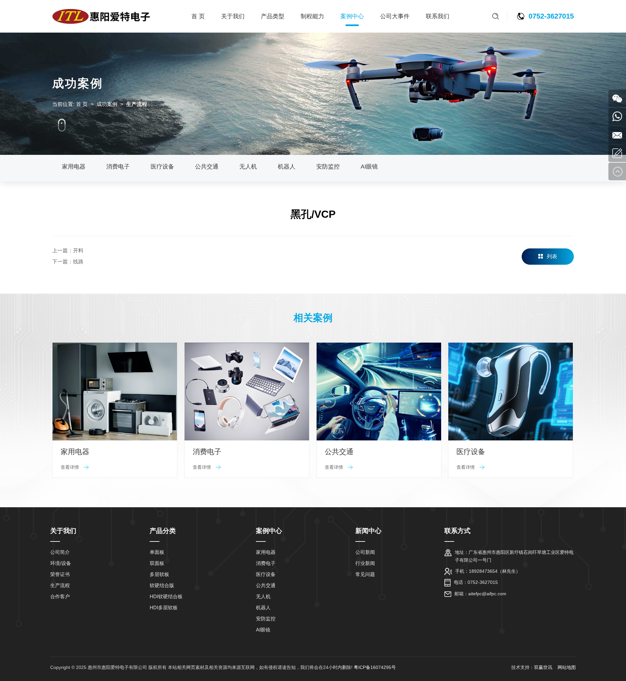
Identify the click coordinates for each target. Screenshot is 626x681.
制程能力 (312, 16)
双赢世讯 (544, 667)
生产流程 (60, 585)
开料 (78, 250)
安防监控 (328, 166)
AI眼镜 (369, 166)
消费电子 (118, 166)
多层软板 (159, 574)
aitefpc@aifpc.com (487, 593)
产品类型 (272, 16)
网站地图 (567, 667)
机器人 (286, 166)
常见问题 (365, 574)
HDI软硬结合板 (166, 596)
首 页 (198, 16)
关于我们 (233, 16)
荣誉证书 (60, 574)
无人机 (248, 166)
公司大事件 (395, 16)
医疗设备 (162, 166)
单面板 (157, 552)
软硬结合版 (162, 585)
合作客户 (60, 596)
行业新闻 (365, 563)
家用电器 (73, 166)
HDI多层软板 (164, 607)
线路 (78, 261)
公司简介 (60, 552)
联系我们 (437, 16)
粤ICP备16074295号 (375, 667)
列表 (552, 256)
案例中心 (352, 16)
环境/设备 (60, 563)
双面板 (157, 563)
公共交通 (206, 166)
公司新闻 (365, 552)
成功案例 (107, 104)
